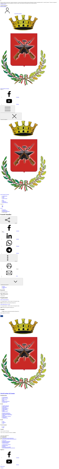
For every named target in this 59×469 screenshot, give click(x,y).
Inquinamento (4, 201)
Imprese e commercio (5, 408)
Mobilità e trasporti (5, 411)
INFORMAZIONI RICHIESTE (5, 284)
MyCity (2, 467)
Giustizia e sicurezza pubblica (6, 413)
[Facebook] (2, 205)
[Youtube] (2, 206)
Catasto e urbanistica (5, 409)
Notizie (3, 421)
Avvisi (3, 423)
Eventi (3, 427)
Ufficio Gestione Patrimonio (4, 299)
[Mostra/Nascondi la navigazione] (7, 109)
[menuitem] (10, 246)
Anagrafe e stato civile (5, 405)
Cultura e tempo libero (5, 406)
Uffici (3, 398)
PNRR (3, 200)
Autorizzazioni (4, 417)
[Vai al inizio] (0, 314)
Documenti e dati (4, 402)
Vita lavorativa (4, 407)
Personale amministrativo (5, 211)
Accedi (1, 208)
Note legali (3, 446)
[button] (3, 196)
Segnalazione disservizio (5, 442)
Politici (3, 400)
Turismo (3, 410)
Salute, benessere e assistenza (6, 416)
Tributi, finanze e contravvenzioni (7, 414)
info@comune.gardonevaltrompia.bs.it (8, 438)
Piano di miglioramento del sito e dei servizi (8, 447)
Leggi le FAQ (4, 440)
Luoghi (3, 426)
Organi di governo (5, 397)
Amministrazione (4, 210)
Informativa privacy (5, 445)
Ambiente (3, 415)
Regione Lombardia (3, 6)
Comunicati (4, 422)
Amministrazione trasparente (6, 444)
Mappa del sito (2, 466)
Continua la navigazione (4, 5)
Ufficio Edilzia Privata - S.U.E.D (5, 304)
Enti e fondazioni (4, 399)
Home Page (4, 209)
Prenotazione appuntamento (6, 441)
